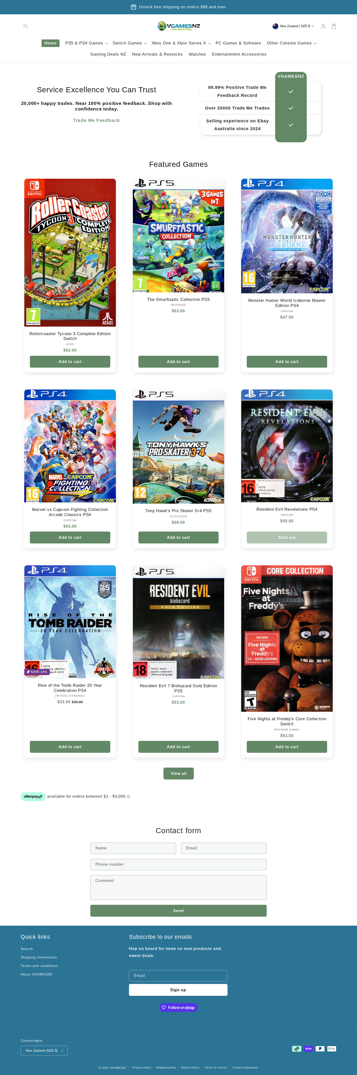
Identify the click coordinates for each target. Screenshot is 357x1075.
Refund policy (190, 1067)
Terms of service (215, 1067)
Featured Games (178, 164)
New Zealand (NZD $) (42, 1050)
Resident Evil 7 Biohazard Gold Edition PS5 (178, 688)
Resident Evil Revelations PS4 (286, 509)
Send (178, 911)
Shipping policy (166, 1067)
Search (27, 949)
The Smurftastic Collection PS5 (178, 299)
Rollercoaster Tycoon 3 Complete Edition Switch (70, 336)
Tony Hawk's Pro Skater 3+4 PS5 (178, 510)
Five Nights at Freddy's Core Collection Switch (287, 721)
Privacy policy (141, 1067)
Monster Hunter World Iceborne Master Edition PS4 (287, 303)
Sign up (178, 990)
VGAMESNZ (118, 1067)
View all (179, 773)
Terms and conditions (39, 966)
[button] (26, 26)
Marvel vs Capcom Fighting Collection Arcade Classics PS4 (70, 512)
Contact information (245, 1067)
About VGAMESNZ (37, 974)
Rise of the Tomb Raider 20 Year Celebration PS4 (70, 688)
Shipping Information (39, 957)
